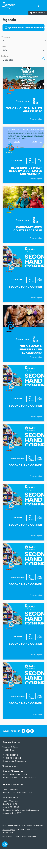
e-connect (14, 836)
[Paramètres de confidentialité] (5, 844)
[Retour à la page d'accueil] (8, 5)
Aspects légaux (9, 830)
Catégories (5, 37)
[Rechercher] (44, 58)
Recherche (5, 56)
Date (4, 46)
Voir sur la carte (12, 766)
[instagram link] (28, 731)
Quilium (33, 836)
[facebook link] (23, 731)
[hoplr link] (32, 731)
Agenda (9, 20)
